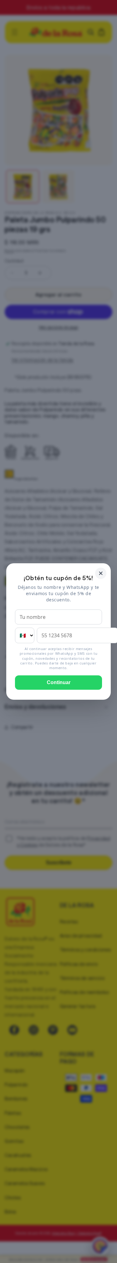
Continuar (59, 682)
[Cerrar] (100, 573)
